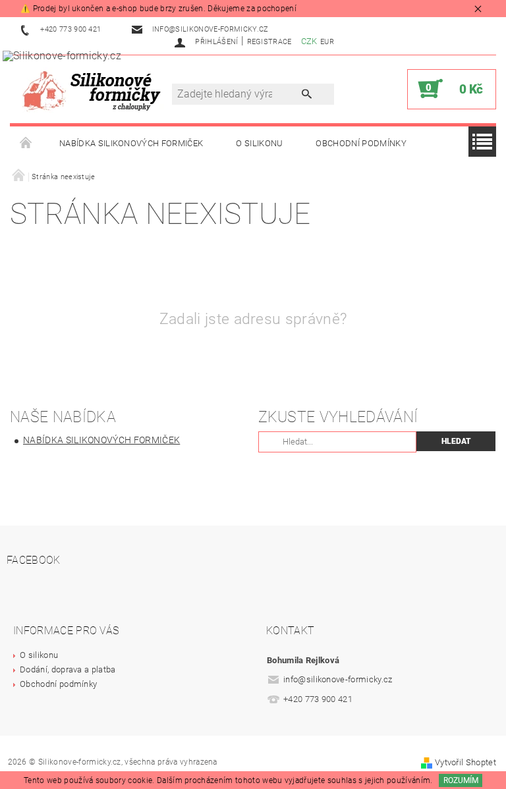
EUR (327, 42)
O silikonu (259, 143)
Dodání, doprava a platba (68, 669)
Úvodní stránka (26, 143)
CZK (309, 41)
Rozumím (460, 780)
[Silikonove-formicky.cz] (95, 89)
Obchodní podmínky (361, 143)
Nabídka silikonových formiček (131, 143)
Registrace (269, 42)
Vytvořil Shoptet (465, 762)
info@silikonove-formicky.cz (338, 679)
